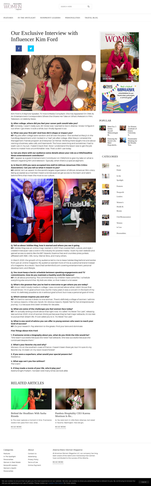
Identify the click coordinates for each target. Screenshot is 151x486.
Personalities (71, 18)
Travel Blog (89, 18)
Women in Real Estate (12, 465)
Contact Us (32, 456)
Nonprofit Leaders (120, 194)
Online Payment (34, 468)
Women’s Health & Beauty (120, 206)
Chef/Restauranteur (124, 217)
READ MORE (16, 426)
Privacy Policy (33, 462)
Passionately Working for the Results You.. (132, 142)
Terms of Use (33, 465)
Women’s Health (10, 470)
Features (120, 186)
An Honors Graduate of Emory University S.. (132, 131)
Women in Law (119, 225)
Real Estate (119, 168)
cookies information (55, 483)
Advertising (32, 459)
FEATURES (8, 18)
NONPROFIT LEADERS (49, 18)
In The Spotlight (10, 459)
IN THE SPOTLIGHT (26, 18)
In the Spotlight (120, 178)
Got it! (144, 482)
